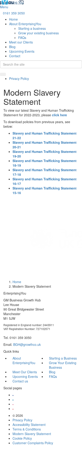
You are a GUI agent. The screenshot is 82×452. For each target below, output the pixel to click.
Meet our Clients (21, 42)
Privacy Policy (19, 78)
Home (13, 19)
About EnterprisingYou (25, 24)
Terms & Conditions (27, 429)
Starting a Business (63, 358)
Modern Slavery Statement (32, 433)
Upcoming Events (21, 51)
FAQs (22, 37)
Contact (14, 56)
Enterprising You (12, 2)
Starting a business (32, 28)
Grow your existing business (38, 33)
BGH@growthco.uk (27, 344)
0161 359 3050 (14, 13)
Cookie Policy (22, 438)
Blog (12, 46)
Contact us (20, 381)
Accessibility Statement (29, 424)
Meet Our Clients (25, 372)
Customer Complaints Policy (33, 443)
